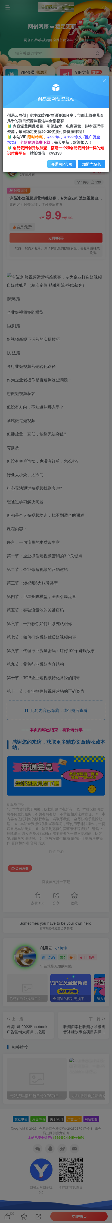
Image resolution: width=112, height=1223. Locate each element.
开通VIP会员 (61, 164)
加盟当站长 (91, 164)
